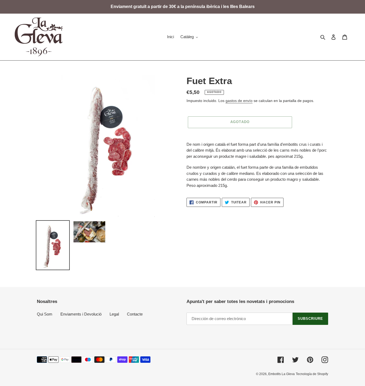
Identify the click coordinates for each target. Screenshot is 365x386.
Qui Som (44, 314)
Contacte (135, 314)
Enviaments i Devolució (81, 314)
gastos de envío (239, 101)
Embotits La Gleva (281, 374)
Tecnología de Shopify (312, 374)
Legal (114, 314)
